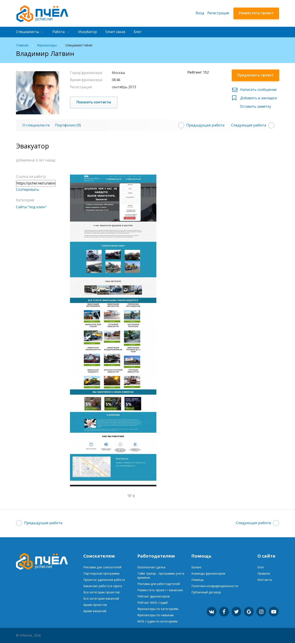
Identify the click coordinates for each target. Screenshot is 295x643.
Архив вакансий (94, 611)
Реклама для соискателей (102, 567)
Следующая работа (248, 125)
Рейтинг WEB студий (152, 602)
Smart (115, 31)
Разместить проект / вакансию (160, 590)
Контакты (264, 580)
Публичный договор (206, 592)
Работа (58, 31)
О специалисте (36, 125)
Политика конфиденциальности (214, 586)
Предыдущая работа (205, 125)
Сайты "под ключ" (31, 207)
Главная (22, 45)
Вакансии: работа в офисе (102, 586)
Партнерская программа (101, 573)
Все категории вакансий (101, 598)
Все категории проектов (101, 592)
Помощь (197, 580)
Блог (137, 31)
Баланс (196, 567)
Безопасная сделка (151, 567)
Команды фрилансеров (208, 573)
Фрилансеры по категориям (157, 609)
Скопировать (27, 189)
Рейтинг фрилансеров (153, 596)
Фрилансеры (47, 45)
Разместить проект (256, 13)
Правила (263, 573)
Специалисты (27, 31)
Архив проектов (95, 605)
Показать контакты (93, 102)
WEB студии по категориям (157, 621)
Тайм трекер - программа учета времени (160, 575)
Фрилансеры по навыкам (155, 615)
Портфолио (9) (68, 125)
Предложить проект (255, 75)
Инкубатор (87, 31)
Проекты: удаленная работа (104, 580)
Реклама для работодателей (158, 584)
